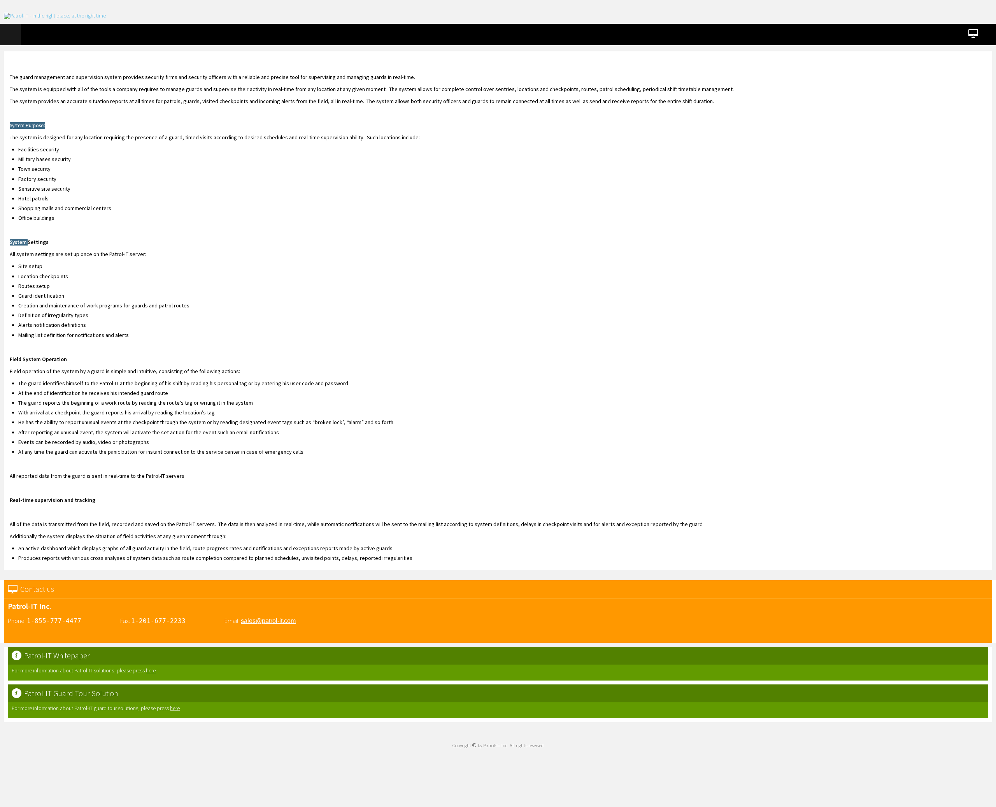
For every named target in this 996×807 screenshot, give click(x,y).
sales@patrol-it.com (268, 621)
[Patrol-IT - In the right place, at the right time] (55, 16)
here (151, 670)
